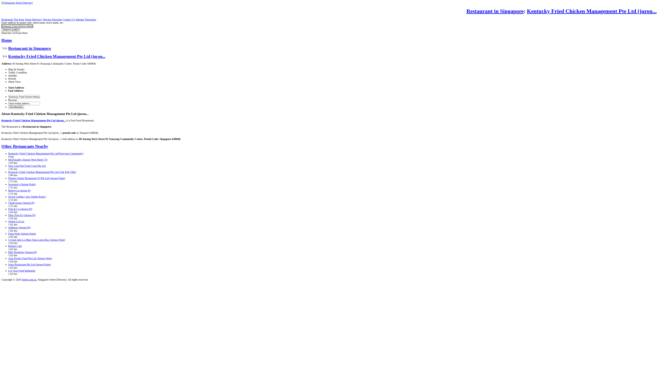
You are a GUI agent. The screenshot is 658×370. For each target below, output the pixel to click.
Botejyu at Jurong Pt (19, 190)
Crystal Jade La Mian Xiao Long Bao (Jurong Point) (36, 239)
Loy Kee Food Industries (21, 270)
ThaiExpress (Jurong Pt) (21, 202)
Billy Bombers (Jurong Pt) (22, 252)
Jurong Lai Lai (16, 221)
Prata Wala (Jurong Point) (22, 233)
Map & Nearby (16, 69)
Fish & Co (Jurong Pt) (20, 209)
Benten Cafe (15, 246)
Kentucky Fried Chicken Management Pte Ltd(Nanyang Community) (45, 153)
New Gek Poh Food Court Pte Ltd (27, 165)
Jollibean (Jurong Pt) (19, 227)
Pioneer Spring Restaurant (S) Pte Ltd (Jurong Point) (36, 178)
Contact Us (69, 19)
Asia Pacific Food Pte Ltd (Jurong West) (30, 258)
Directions (90, 19)
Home (6, 40)
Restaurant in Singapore (29, 48)
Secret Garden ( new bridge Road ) (27, 196)
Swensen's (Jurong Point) (22, 184)
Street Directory (33, 19)
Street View (14, 81)
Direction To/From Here (14, 33)
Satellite (12, 75)
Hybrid (12, 78)
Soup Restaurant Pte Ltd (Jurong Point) (29, 264)
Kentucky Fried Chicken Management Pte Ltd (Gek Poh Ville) (42, 172)
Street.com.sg (29, 279)
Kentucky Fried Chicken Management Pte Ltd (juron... (56, 56)
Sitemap (80, 19)
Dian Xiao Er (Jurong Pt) (21, 215)
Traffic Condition (17, 72)
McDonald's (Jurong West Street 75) (27, 159)
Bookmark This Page (12, 19)
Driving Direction (52, 19)
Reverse (12, 100)
